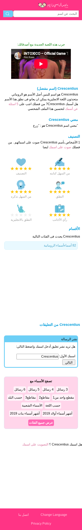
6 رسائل (19, 389)
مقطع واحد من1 (63, 397)
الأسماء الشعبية (32, 405)
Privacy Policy (41, 523)
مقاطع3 (30, 397)
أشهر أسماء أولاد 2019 (57, 413)
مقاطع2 (44, 397)
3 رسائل (62, 389)
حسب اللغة (52, 405)
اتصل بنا (23, 514)
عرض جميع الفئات (41, 422)
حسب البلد (15, 397)
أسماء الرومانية (60, 245)
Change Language (54, 514)
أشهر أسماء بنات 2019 (25, 413)
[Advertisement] (41, 31)
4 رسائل (48, 389)
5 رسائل (33, 389)
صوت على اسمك (59, 147)
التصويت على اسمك (35, 444)
